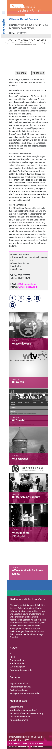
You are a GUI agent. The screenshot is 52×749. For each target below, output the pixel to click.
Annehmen (38, 73)
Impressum (14, 743)
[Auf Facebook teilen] (38, 299)
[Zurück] (13, 299)
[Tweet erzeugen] (13, 305)
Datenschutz (28, 743)
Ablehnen (21, 73)
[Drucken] (30, 299)
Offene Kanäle (3, 28)
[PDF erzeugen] (21, 299)
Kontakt (39, 743)
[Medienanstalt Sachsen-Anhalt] (29, 8)
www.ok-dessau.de (26, 287)
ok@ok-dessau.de (25, 284)
